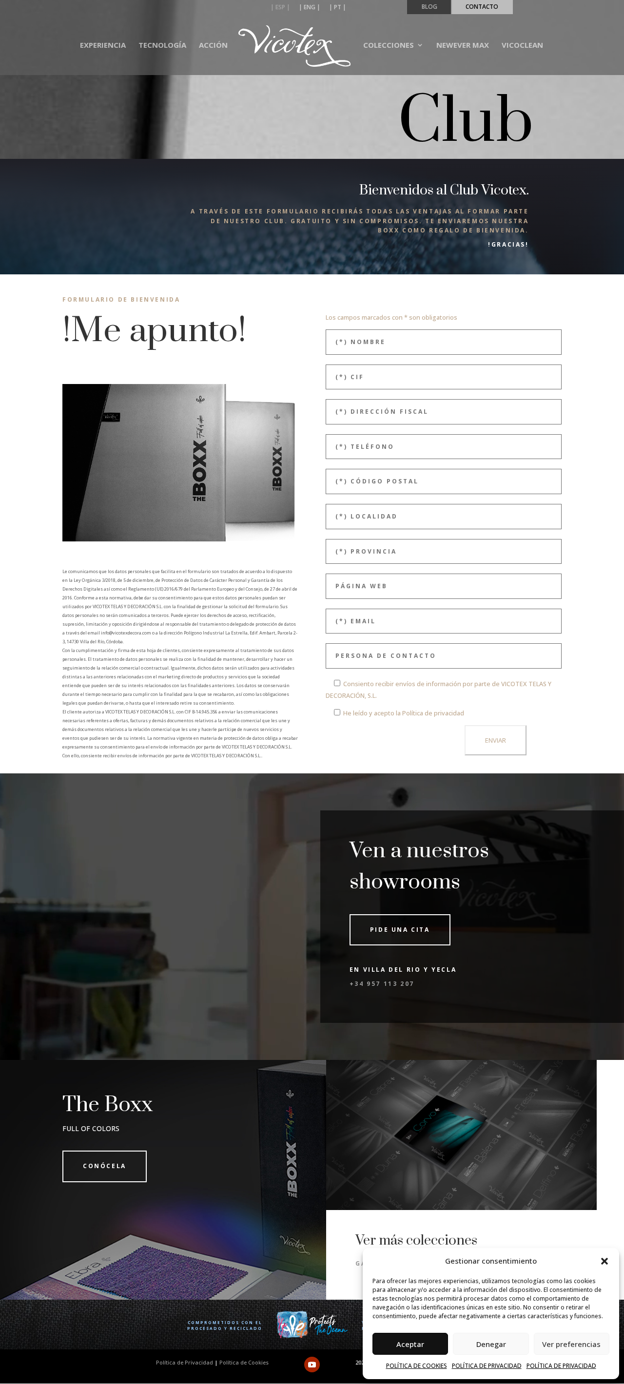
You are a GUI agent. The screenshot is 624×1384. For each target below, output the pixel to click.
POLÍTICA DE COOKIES (416, 1366)
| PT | (337, 7)
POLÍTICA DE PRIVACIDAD (487, 1366)
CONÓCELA (104, 1166)
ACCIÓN (213, 45)
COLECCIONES (388, 45)
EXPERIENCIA (103, 45)
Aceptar (410, 1344)
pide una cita (400, 929)
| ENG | (309, 7)
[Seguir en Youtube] (312, 1364)
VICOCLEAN (522, 45)
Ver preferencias (571, 1344)
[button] (604, 1261)
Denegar (491, 1344)
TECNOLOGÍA (162, 45)
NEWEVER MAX (462, 45)
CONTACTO (482, 7)
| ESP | (280, 7)
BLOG (429, 7)
